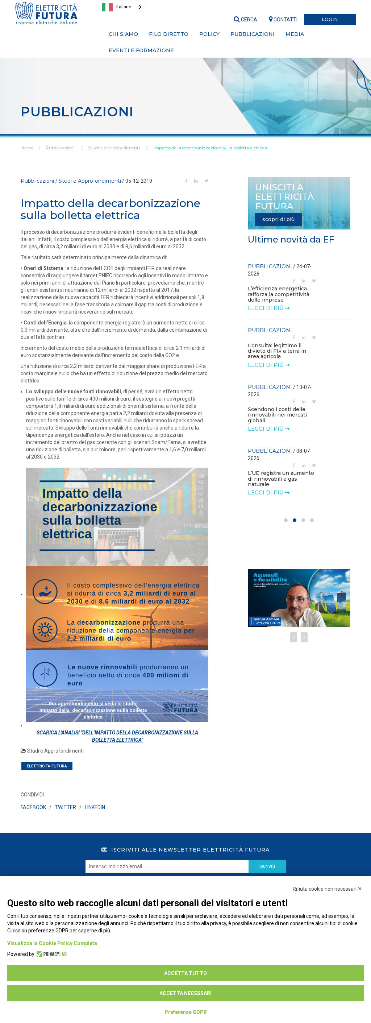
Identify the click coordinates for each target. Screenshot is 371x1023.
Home (27, 147)
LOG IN (330, 19)
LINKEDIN (95, 807)
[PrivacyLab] (50, 954)
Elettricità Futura (47, 766)
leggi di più (266, 308)
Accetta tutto (185, 973)
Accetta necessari (185, 993)
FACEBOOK (33, 807)
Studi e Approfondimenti (114, 147)
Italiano (124, 6)
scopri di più (278, 219)
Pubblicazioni (60, 147)
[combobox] (122, 7)
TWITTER (65, 807)
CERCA (248, 19)
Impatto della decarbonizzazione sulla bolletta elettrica (210, 147)
